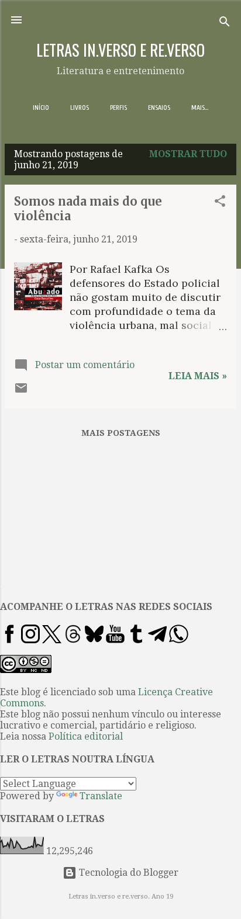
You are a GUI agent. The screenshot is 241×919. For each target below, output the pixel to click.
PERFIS (118, 107)
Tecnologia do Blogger (127, 872)
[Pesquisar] (225, 23)
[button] (220, 203)
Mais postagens (120, 433)
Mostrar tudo (188, 153)
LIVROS (79, 107)
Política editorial (86, 736)
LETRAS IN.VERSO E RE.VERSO (120, 49)
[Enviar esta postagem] (21, 391)
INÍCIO (41, 107)
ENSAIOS (159, 107)
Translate (101, 796)
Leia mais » (197, 376)
